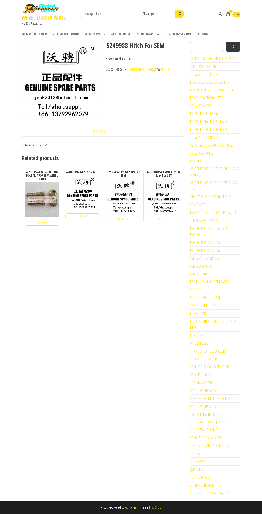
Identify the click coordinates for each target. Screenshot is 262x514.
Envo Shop (155, 507)
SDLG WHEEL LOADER (34, 34)
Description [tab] (100, 131)
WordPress (131, 507)
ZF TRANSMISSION (180, 34)
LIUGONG (202, 34)
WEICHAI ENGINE (121, 34)
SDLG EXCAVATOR (95, 34)
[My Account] (220, 14)
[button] (92, 48)
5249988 (165, 69)
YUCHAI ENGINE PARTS (149, 34)
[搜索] (233, 47)
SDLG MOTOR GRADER (66, 34)
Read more (42, 223)
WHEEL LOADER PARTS (44, 17)
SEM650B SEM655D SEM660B (142, 69)
